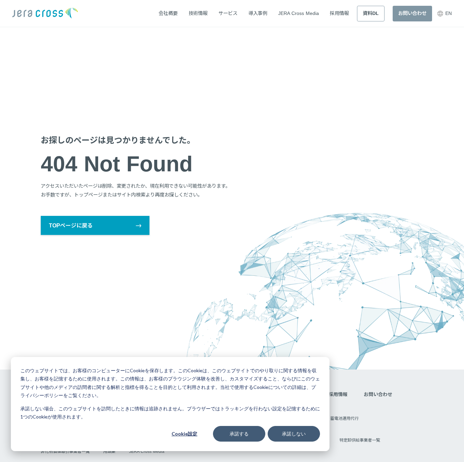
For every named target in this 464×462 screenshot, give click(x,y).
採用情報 (339, 13)
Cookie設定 (184, 434)
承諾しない (294, 434)
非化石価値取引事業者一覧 (65, 451)
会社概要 (168, 13)
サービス (227, 13)
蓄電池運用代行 (344, 418)
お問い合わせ (378, 394)
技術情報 (198, 13)
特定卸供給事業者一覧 (359, 440)
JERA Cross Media (298, 13)
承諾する (239, 434)
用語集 (109, 451)
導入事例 (257, 13)
